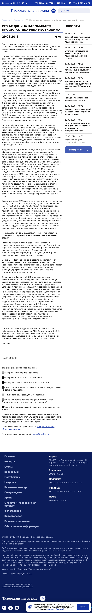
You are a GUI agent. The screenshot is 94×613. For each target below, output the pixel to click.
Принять (83, 607)
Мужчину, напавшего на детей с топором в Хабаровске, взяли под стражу (76, 54)
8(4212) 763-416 (74, 482)
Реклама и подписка (17, 521)
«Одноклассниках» (11, 429)
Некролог (10, 482)
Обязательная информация (21, 526)
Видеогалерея (13, 516)
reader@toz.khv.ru (40, 434)
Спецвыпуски (13, 492)
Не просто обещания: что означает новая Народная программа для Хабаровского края (77, 127)
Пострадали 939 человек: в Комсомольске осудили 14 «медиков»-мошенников (78, 69)
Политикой (60, 609)
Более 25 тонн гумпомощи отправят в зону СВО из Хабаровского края (77, 39)
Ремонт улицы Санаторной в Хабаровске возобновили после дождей (78, 111)
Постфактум (12, 477)
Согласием (50, 609)
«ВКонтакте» (48, 426)
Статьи (17, 20)
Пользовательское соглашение (17, 584)
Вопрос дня (11, 471)
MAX (39, 426)
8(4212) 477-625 (57, 474)
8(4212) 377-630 (74, 491)
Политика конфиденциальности (17, 586)
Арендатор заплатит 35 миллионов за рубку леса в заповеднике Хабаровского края (78, 85)
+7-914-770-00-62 (81, 3)
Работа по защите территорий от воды (75, 140)
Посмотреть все (80, 150)
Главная (6, 20)
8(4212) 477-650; (57, 491)
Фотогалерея (12, 510)
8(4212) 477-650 (57, 3)
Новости (9, 461)
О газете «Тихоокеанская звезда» (20, 504)
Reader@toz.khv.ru (57, 500)
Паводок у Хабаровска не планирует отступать (77, 99)
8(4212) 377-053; (57, 482)
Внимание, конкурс (16, 487)
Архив (8, 497)
